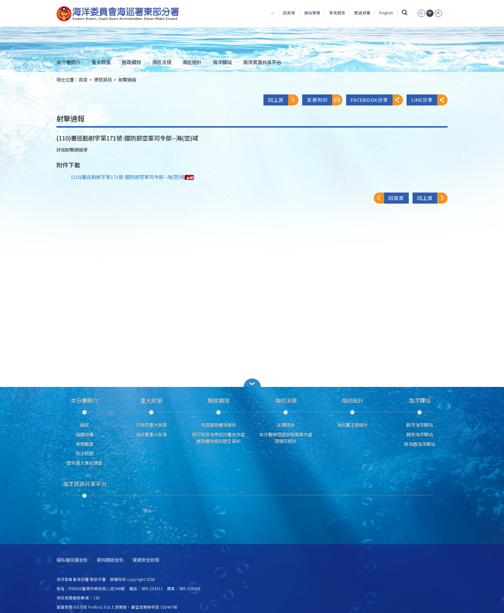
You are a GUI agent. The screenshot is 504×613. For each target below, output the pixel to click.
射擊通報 (127, 79)
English (386, 12)
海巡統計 (191, 62)
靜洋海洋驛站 (419, 425)
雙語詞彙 (362, 12)
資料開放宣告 (110, 560)
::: (272, 12)
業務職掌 (84, 444)
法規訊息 (285, 425)
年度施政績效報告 (218, 425)
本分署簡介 (68, 62)
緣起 (84, 425)
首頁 (83, 79)
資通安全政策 (145, 560)
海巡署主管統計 (352, 425)
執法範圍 (84, 453)
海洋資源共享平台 (262, 62)
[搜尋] (404, 12)
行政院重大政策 (151, 425)
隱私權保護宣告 (71, 560)
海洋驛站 (222, 62)
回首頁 (289, 12)
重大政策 (101, 62)
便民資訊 (103, 79)
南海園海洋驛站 (419, 444)
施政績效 (131, 62)
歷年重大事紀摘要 (84, 463)
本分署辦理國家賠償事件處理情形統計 (285, 437)
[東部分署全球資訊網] (117, 14)
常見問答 (337, 12)
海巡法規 (161, 62)
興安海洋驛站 (419, 434)
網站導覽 (312, 12)
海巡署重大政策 (151, 434)
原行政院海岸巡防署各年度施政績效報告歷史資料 (218, 437)
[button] (252, 382)
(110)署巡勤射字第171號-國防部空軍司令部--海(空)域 (127, 176)
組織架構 (84, 434)
